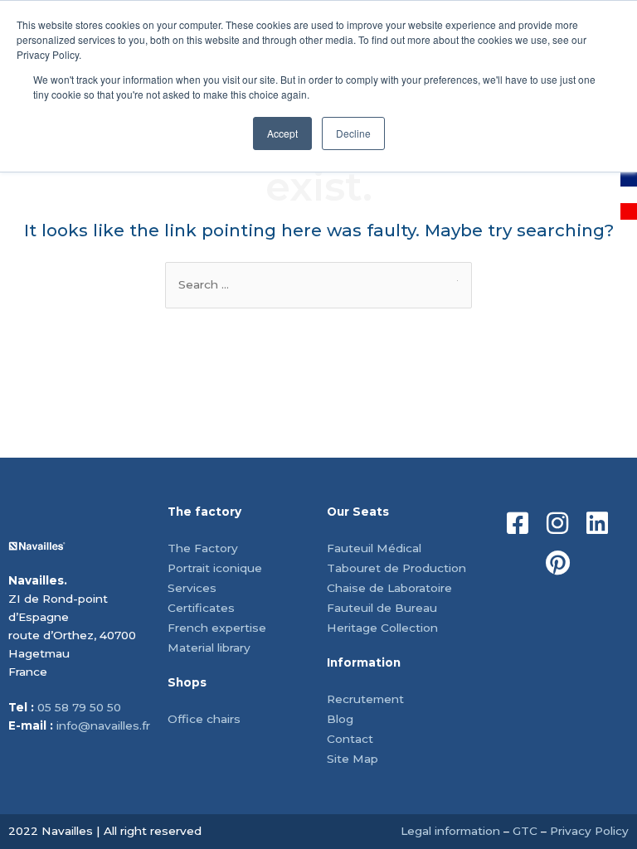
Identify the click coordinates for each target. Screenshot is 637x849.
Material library (209, 647)
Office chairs (204, 718)
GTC (525, 830)
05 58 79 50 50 (79, 707)
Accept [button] (282, 133)
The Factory (203, 548)
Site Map (352, 758)
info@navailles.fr (103, 725)
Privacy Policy (589, 830)
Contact (350, 738)
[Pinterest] (557, 563)
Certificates (201, 607)
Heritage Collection (382, 627)
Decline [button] (353, 133)
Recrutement (365, 699)
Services (192, 587)
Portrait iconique (215, 568)
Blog (340, 718)
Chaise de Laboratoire (389, 587)
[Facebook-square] (517, 523)
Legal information (450, 830)
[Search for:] (318, 284)
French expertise (217, 627)
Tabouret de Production (396, 568)
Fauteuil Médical (374, 548)
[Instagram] (557, 523)
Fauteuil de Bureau (382, 607)
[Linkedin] (597, 523)
